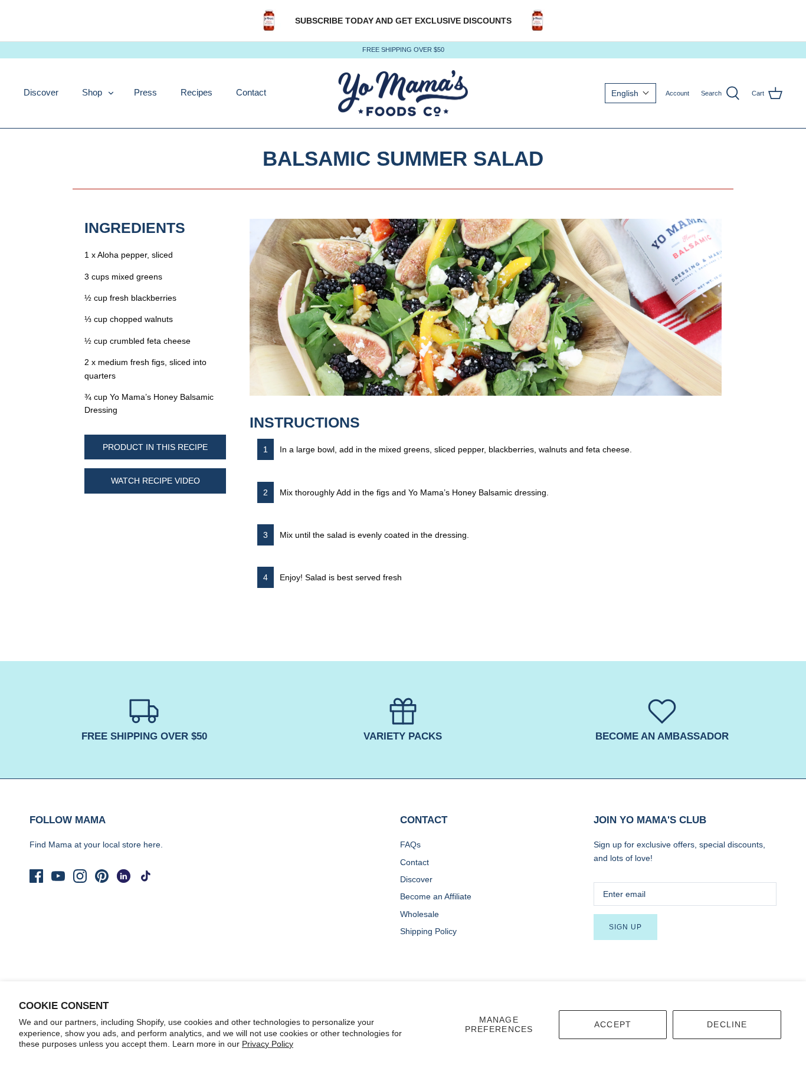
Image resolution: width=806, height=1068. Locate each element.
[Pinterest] (102, 876)
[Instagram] (80, 876)
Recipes (196, 92)
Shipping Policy (428, 931)
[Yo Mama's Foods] (403, 93)
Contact (251, 92)
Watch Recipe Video (155, 480)
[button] (630, 93)
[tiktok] (145, 876)
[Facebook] (36, 876)
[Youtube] (58, 876)
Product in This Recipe (155, 447)
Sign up (625, 927)
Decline (727, 1024)
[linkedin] (123, 876)
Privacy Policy (267, 1044)
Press (145, 92)
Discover (41, 92)
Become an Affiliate (435, 896)
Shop (92, 92)
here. (153, 844)
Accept (612, 1024)
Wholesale (419, 914)
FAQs (410, 844)
